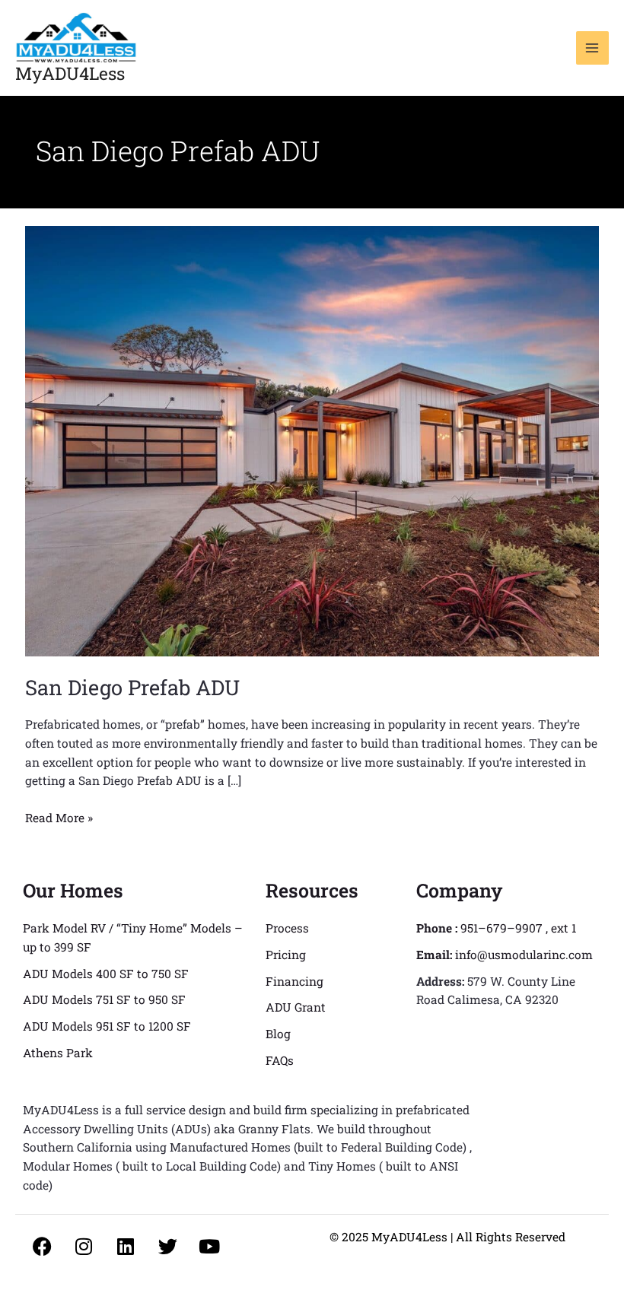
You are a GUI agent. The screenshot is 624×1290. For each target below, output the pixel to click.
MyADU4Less (70, 73)
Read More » (59, 817)
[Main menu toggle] (592, 47)
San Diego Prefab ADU (132, 687)
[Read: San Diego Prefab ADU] (312, 439)
